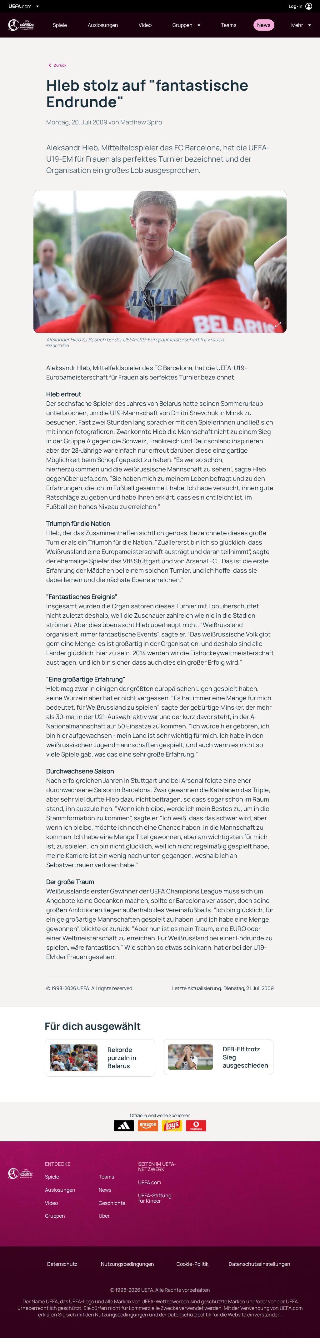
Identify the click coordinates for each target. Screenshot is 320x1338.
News (105, 1189)
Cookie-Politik (192, 1263)
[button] (186, 25)
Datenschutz (62, 1263)
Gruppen (55, 1215)
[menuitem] (62, 25)
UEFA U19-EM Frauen (21, 25)
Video (51, 1203)
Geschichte (112, 1203)
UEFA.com (149, 1182)
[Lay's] (172, 1125)
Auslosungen (60, 1189)
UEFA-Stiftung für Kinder (154, 1198)
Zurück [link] (60, 65)
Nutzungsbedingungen (127, 1263)
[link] (60, 25)
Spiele (52, 1176)
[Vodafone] (196, 1125)
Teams (106, 1176)
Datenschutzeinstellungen (259, 1263)
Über (104, 1215)
